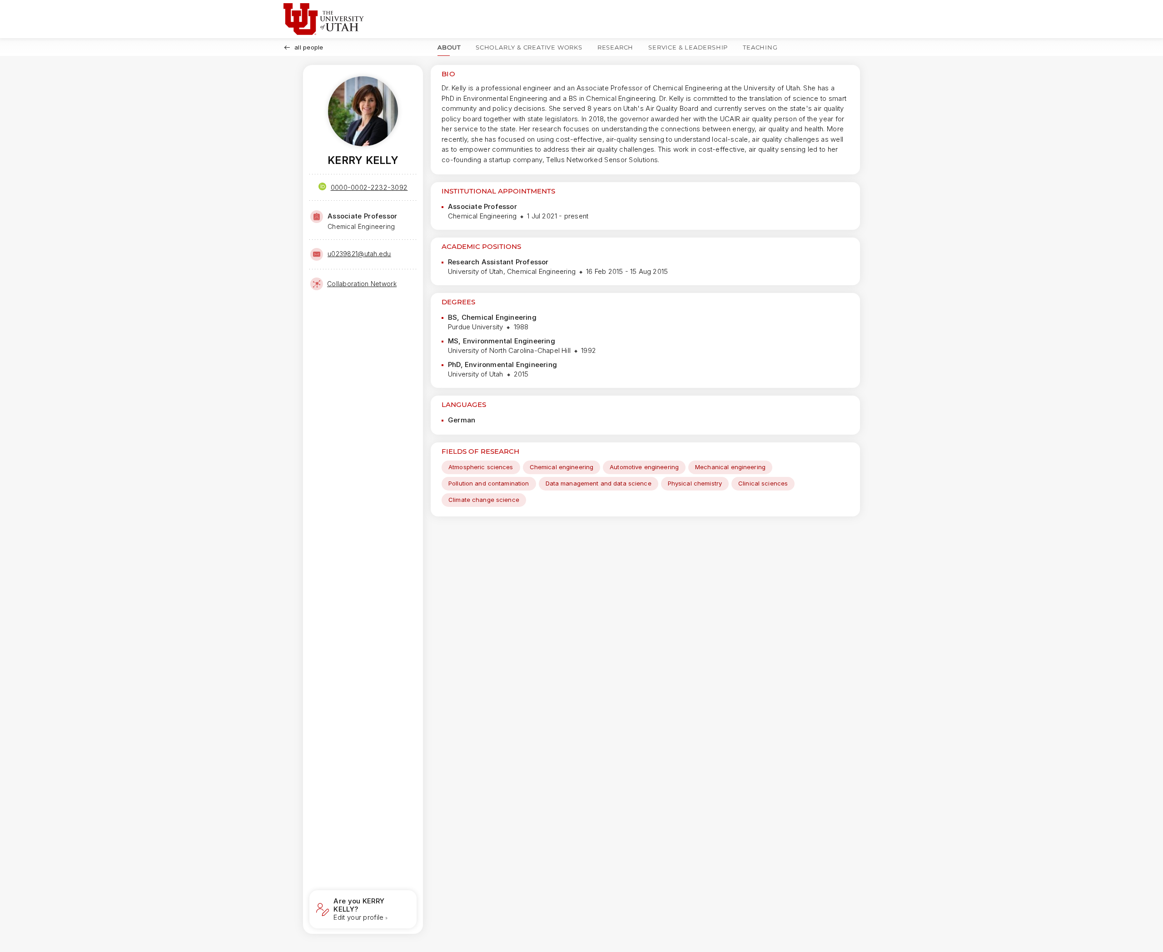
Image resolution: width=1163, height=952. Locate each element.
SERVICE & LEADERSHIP (688, 47)
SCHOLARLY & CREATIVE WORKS (529, 47)
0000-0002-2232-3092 (369, 187)
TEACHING (760, 47)
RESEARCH (615, 47)
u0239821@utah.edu (359, 254)
